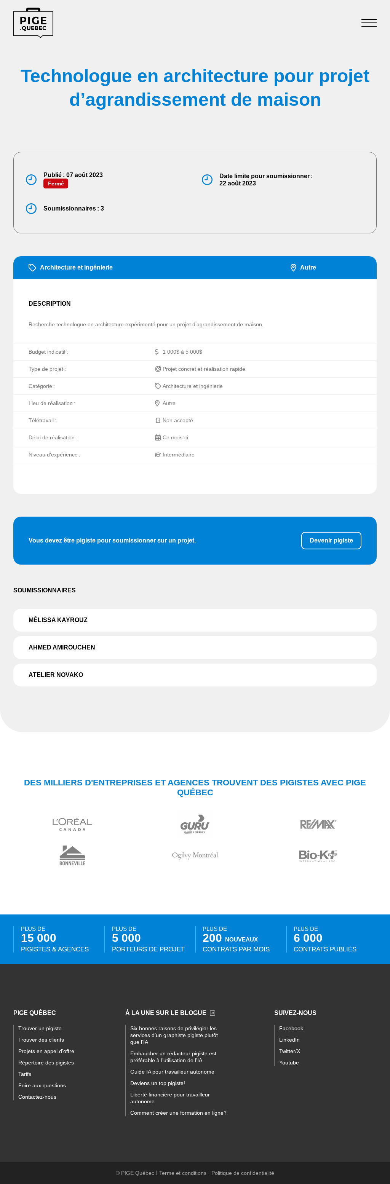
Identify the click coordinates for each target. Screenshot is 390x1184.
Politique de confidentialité (242, 1173)
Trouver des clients (41, 1040)
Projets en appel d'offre (46, 1051)
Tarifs (24, 1074)
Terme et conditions (182, 1173)
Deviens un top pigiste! (157, 1083)
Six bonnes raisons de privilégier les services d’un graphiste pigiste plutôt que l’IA (174, 1035)
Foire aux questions (42, 1085)
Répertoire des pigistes (46, 1063)
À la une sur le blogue (165, 1013)
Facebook (291, 1028)
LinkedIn (289, 1040)
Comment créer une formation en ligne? (178, 1113)
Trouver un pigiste (40, 1028)
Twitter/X (289, 1051)
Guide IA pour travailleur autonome (172, 1072)
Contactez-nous (37, 1097)
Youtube (289, 1063)
